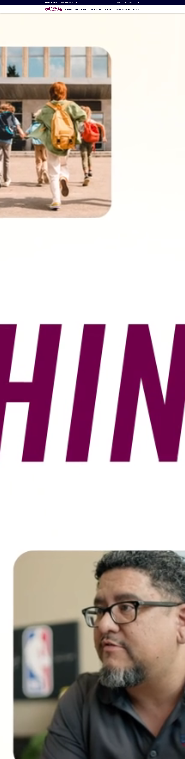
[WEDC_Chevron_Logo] (53, 7)
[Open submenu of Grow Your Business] (86, 9)
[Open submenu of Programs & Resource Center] (130, 9)
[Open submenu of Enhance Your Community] (102, 9)
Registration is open (51, 2)
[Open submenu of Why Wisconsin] (72, 9)
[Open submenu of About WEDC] (111, 9)
